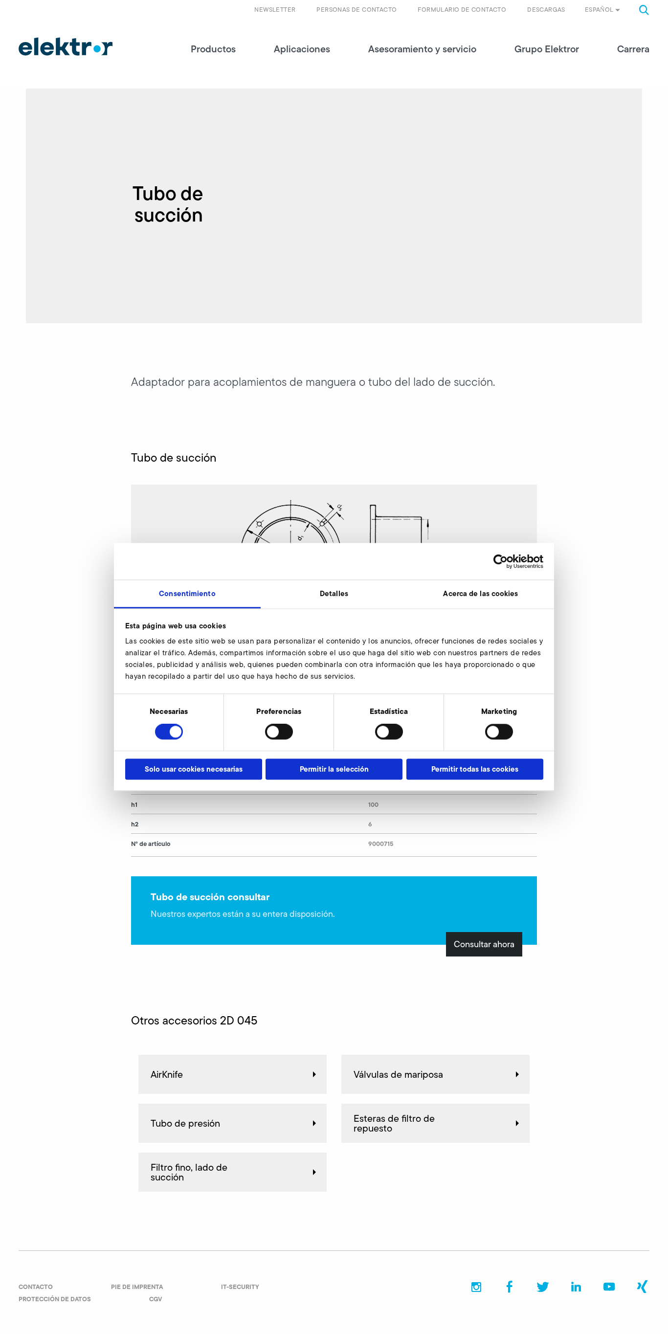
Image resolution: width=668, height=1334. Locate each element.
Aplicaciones (302, 49)
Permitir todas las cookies (474, 769)
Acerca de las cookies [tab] (480, 593)
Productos (213, 49)
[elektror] (65, 46)
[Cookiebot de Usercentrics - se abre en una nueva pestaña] (500, 561)
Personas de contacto (356, 9)
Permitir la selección (334, 769)
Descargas (546, 9)
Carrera (633, 49)
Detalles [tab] (334, 593)
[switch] (279, 732)
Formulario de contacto (462, 9)
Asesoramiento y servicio (422, 49)
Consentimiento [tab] (187, 593)
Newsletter (274, 9)
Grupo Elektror (546, 49)
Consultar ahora (484, 944)
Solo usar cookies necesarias (194, 769)
